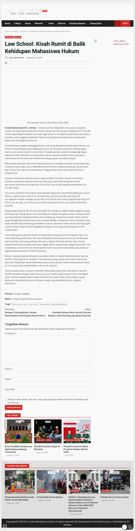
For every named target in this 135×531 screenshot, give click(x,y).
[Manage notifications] (5, 526)
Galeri (51, 23)
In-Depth (106, 491)
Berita (7, 23)
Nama (9, 369)
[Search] (111, 23)
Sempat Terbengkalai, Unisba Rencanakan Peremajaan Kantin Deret (25, 312)
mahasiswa (44, 304)
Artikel (19, 440)
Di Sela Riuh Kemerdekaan (51, 482)
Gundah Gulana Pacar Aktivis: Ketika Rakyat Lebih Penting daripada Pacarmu (69, 312)
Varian (28, 23)
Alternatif (39, 23)
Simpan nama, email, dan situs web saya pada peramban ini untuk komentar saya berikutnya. (48, 401)
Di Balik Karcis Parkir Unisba (115, 482)
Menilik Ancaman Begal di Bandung (47, 431)
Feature (42, 491)
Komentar (10, 333)
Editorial (61, 23)
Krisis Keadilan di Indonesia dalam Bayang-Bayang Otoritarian (18, 431)
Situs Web (10, 389)
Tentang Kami (96, 23)
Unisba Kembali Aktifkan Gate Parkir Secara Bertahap (20, 482)
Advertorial (75, 491)
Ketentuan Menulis (77, 23)
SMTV (125, 23)
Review (17, 37)
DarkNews (118, 521)
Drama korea (17, 304)
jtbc (26, 304)
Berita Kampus (20, 491)
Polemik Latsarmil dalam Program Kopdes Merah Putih (77, 431)
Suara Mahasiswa (16, 58)
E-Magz (17, 23)
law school (34, 304)
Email (8, 379)
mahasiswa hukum (59, 304)
